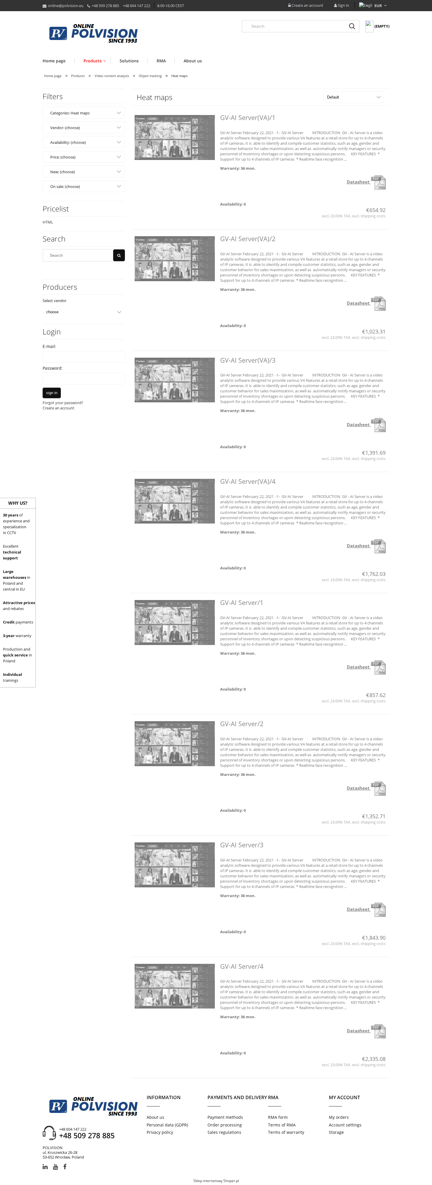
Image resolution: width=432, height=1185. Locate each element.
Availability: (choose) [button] (68, 142)
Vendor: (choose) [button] (65, 127)
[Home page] (93, 34)
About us (155, 1117)
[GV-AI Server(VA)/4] (175, 501)
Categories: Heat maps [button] (70, 113)
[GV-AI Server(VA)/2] (175, 258)
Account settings (345, 1125)
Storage (336, 1132)
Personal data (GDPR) (167, 1125)
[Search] (352, 26)
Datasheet (359, 182)
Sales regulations (224, 1132)
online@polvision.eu (65, 5)
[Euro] (378, 5)
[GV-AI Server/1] (175, 622)
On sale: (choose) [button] (65, 186)
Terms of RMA (282, 1125)
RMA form (278, 1117)
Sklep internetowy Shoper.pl (216, 1180)
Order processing (224, 1125)
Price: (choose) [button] (63, 157)
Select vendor (54, 301)
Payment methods (225, 1117)
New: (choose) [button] (62, 171)
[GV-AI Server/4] (175, 986)
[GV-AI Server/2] (175, 743)
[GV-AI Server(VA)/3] (175, 380)
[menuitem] (58, 61)
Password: (53, 368)
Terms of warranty (286, 1132)
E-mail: (49, 346)
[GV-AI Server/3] (175, 864)
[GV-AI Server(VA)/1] (175, 137)
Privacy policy (160, 1132)
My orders (339, 1117)
